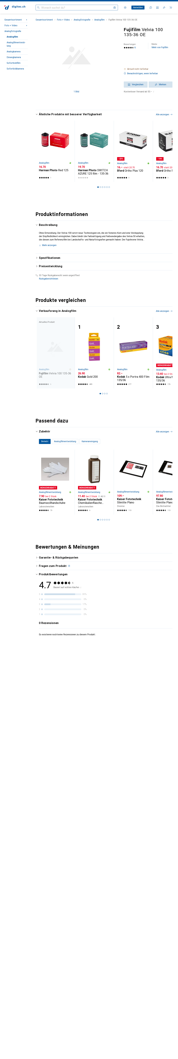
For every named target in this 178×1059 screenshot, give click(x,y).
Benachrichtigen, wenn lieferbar (142, 73)
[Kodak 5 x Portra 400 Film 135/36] (133, 352)
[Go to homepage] (14, 7)
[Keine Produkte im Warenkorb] (171, 7)
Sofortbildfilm (13, 63)
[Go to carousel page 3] (102, 187)
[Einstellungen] (125, 7)
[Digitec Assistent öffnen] (151, 7)
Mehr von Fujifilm (160, 46)
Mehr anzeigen (49, 245)
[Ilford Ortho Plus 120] (133, 151)
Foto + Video (10, 25)
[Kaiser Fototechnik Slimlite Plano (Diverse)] (133, 482)
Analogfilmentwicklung (16, 44)
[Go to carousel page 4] (104, 187)
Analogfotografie (12, 31)
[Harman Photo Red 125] (55, 151)
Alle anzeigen (162, 114)
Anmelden (138, 7)
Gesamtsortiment (13, 19)
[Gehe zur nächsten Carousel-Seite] (167, 151)
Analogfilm (12, 36)
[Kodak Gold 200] (94, 352)
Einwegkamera (14, 57)
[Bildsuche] (114, 7)
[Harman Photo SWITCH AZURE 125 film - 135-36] (94, 151)
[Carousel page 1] (98, 187)
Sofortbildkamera (15, 68)
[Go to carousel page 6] (109, 187)
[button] (148, 69)
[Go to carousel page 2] (100, 187)
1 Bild (76, 91)
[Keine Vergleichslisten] (157, 7)
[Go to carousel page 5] (107, 187)
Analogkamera (13, 51)
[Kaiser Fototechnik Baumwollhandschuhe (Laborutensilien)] (55, 482)
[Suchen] (38, 7)
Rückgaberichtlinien (48, 278)
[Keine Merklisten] (164, 7)
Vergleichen (137, 84)
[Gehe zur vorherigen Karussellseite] (40, 151)
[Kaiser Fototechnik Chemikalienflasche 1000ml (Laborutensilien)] (94, 482)
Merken (162, 84)
